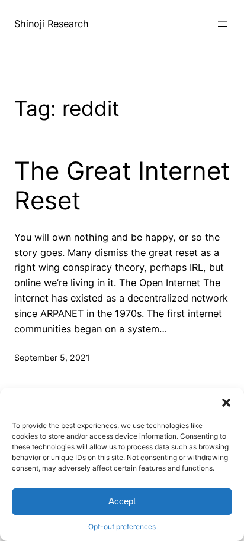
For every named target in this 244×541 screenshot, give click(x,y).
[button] (226, 403)
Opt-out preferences (122, 526)
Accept (122, 501)
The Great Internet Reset (122, 185)
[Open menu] (223, 24)
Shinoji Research (51, 24)
